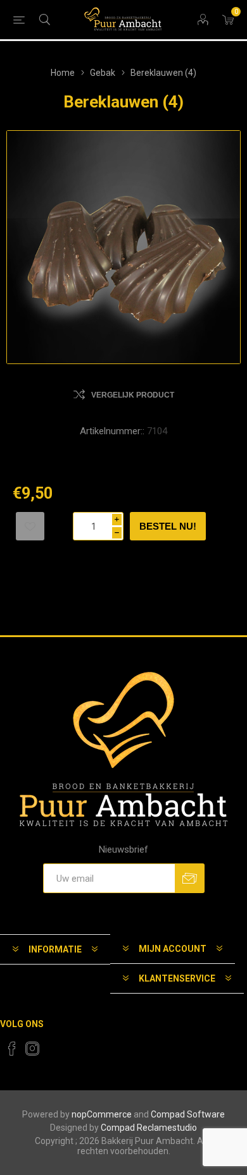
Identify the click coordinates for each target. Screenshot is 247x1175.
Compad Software (188, 1114)
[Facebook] (12, 1048)
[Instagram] (32, 1048)
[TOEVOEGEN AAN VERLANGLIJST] (30, 526)
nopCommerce (102, 1114)
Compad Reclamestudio (149, 1128)
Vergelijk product (132, 395)
